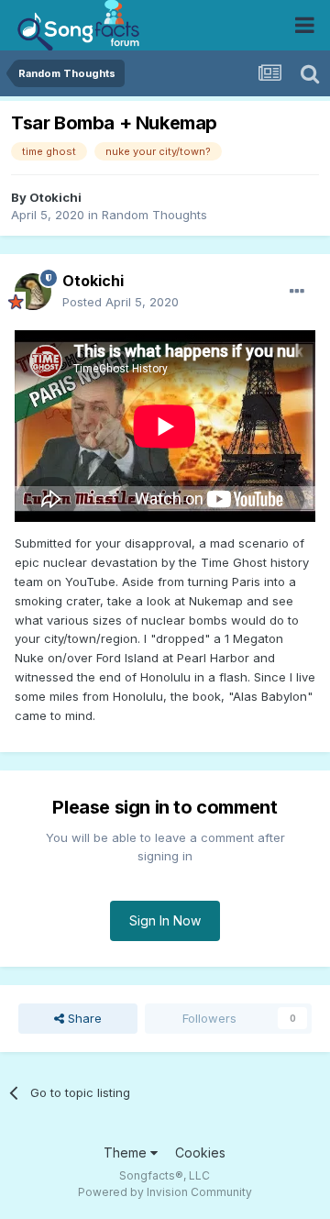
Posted (120, 301)
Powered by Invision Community (165, 1192)
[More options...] (297, 292)
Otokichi (55, 197)
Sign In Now (165, 920)
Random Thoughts (154, 214)
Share (83, 1018)
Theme (127, 1152)
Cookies (200, 1152)
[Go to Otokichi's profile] (33, 291)
